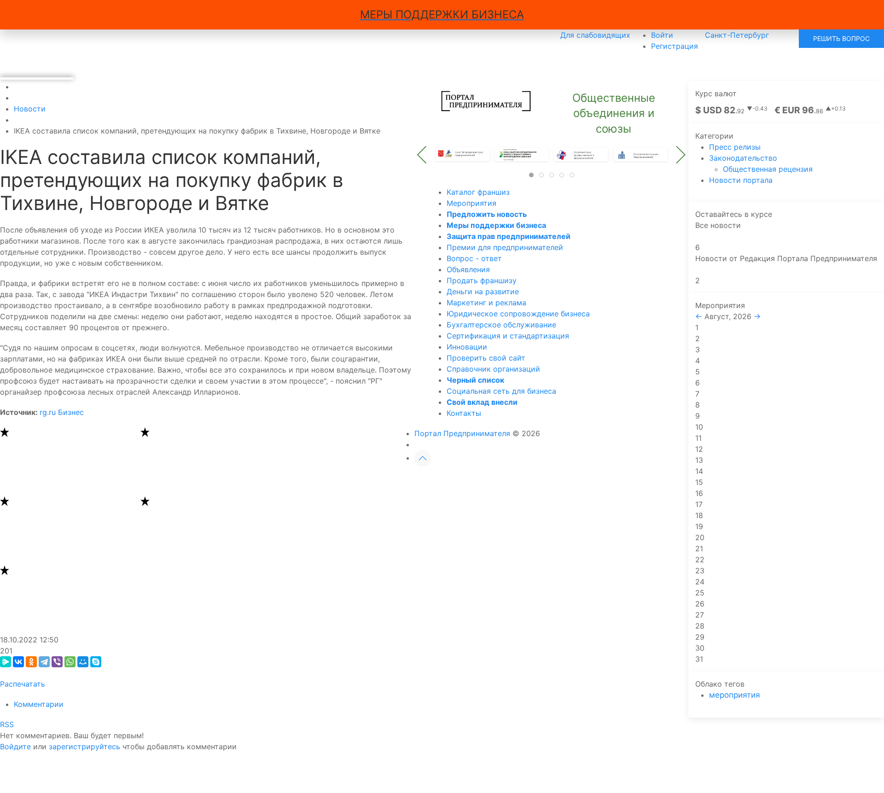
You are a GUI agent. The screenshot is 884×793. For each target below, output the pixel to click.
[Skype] (95, 661)
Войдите (15, 746)
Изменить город (609, 724)
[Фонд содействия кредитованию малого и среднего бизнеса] (522, 153)
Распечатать (22, 683)
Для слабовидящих (595, 35)
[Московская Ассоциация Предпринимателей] (640, 153)
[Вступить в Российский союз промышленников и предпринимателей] (581, 153)
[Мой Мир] (82, 661)
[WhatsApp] (70, 661)
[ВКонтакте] (18, 661)
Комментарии (39, 704)
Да (543, 724)
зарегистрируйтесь (84, 746)
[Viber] (57, 661)
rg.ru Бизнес (62, 412)
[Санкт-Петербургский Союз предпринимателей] (462, 153)
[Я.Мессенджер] (5, 661)
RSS (7, 724)
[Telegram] (44, 661)
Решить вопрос (841, 38)
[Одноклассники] (31, 661)
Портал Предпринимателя (462, 433)
